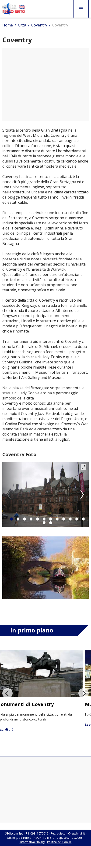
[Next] (81, 494)
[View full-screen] (83, 467)
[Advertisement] (45, 84)
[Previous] (7, 693)
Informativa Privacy (32, 842)
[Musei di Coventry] (46, 688)
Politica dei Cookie (59, 842)
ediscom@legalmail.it (71, 833)
